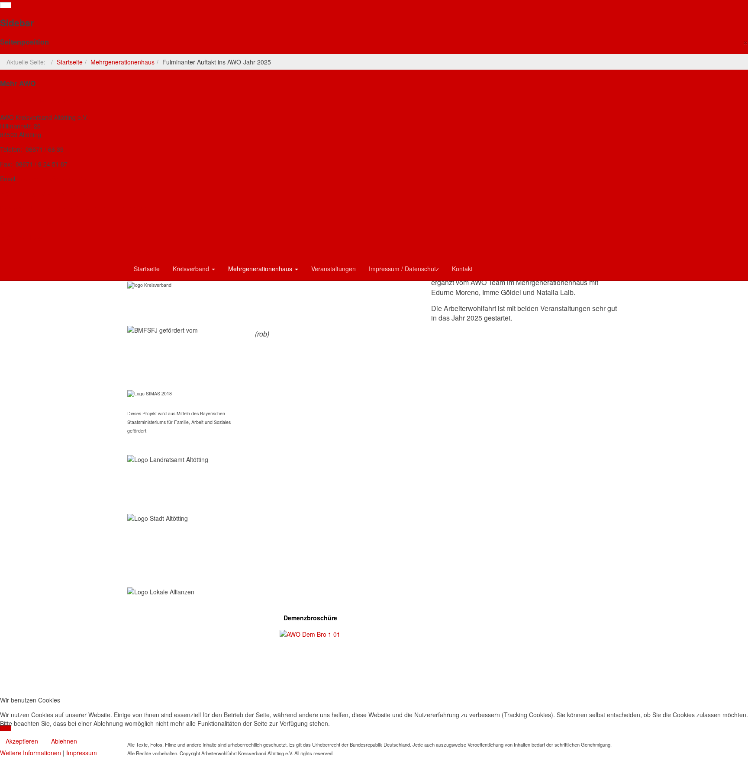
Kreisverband (192, 268)
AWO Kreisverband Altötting (41, 100)
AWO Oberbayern (25, 237)
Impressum (81, 752)
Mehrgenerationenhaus (122, 62)
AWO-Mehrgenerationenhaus (42, 193)
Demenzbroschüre (310, 617)
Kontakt (462, 268)
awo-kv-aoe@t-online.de (52, 178)
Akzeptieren (22, 741)
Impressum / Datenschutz (404, 268)
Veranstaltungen (333, 268)
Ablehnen (64, 741)
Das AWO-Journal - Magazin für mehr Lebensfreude (76, 208)
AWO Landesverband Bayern (42, 222)
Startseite (70, 62)
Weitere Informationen (30, 752)
